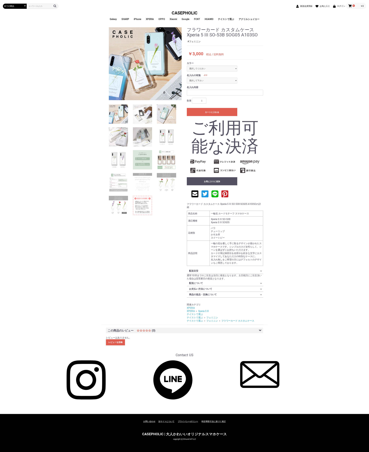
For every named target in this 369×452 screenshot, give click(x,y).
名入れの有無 (194, 75)
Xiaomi (173, 19)
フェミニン (212, 317)
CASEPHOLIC (184, 13)
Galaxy (113, 19)
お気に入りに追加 (212, 181)
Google (185, 19)
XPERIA (150, 19)
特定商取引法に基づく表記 (214, 421)
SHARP (125, 19)
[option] (145, 63)
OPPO (161, 19)
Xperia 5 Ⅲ (203, 311)
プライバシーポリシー (188, 421)
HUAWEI (209, 19)
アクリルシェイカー (249, 19)
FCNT (197, 19)
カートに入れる (212, 112)
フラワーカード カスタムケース (237, 320)
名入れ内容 (192, 87)
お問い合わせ (149, 421)
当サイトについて (166, 421)
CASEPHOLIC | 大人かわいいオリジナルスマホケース (184, 434)
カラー (190, 63)
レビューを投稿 (115, 342)
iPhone (137, 19)
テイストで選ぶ (226, 19)
